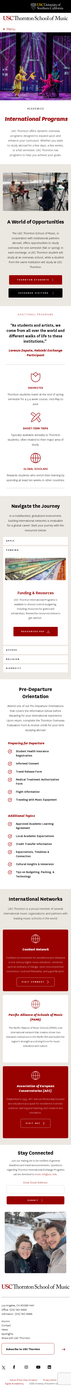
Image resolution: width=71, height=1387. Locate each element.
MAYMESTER (35, 388)
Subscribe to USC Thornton (23, 1349)
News (5, 1329)
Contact (6, 1325)
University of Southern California (47, 6)
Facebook (15, 1367)
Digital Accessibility (14, 1383)
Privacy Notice (49, 1379)
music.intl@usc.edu (46, 1174)
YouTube (38, 1367)
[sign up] (65, 1350)
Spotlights (7, 1334)
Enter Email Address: (35, 1182)
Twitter (4, 1367)
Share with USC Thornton (16, 1338)
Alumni (6, 1321)
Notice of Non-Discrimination (23, 1379)
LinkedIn (50, 1367)
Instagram (27, 1367)
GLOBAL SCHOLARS (35, 469)
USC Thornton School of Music (35, 19)
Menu (10, 29)
